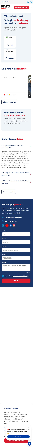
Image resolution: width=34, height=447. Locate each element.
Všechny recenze (9, 102)
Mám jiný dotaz (8, 192)
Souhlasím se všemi (16, 440)
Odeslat (16, 280)
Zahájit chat (18, 436)
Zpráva (4, 262)
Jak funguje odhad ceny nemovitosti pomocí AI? (15, 174)
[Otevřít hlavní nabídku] (31, 7)
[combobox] (6, 2)
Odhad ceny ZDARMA (21, 7)
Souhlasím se (8, 276)
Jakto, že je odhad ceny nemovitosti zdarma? (14, 182)
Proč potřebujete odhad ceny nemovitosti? (12, 147)
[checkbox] (3, 276)
